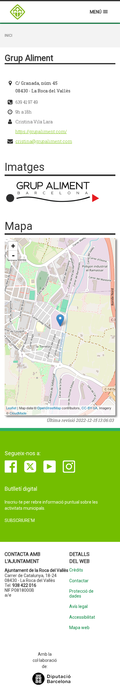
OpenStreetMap (49, 407)
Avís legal (78, 606)
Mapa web (79, 627)
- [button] (13, 255)
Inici (8, 35)
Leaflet (11, 407)
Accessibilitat (82, 617)
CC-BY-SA (89, 407)
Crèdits (76, 570)
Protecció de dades (81, 593)
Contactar (79, 581)
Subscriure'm (20, 520)
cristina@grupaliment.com (43, 141)
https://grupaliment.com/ (41, 131)
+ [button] (13, 246)
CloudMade (18, 413)
